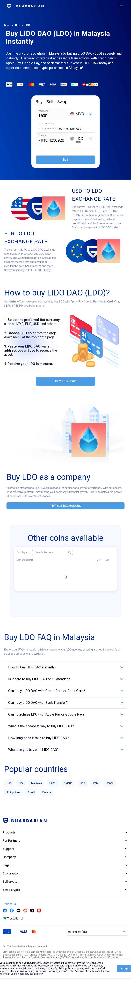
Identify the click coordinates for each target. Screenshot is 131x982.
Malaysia (36, 783)
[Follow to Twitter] (32, 910)
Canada (46, 792)
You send (43, 111)
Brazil (31, 792)
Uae (9, 783)
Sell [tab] (50, 101)
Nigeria (68, 783)
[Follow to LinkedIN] (5, 910)
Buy (17, 25)
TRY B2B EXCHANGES (65, 505)
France (110, 783)
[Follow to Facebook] (12, 910)
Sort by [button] (21, 552)
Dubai (52, 783)
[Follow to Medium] (18, 910)
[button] (65, 667)
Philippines (13, 792)
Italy (95, 783)
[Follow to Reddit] (25, 910)
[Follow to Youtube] (39, 910)
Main (7, 25)
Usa (21, 783)
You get (42, 135)
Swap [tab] (62, 101)
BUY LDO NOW (65, 381)
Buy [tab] (39, 101)
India (82, 783)
